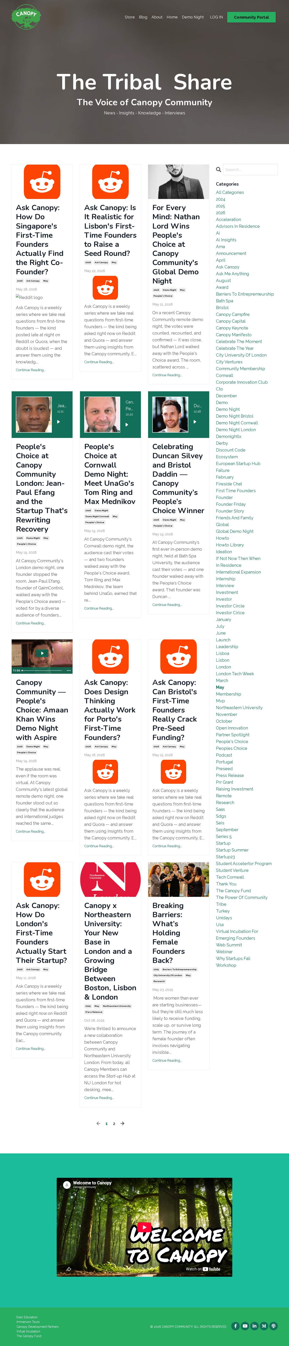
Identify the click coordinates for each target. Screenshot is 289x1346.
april (221, 260)
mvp (220, 700)
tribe (221, 904)
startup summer (232, 850)
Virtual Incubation (28, 1331)
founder (224, 497)
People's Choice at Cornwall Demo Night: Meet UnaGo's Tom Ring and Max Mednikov (109, 474)
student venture (232, 870)
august (223, 280)
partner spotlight (232, 734)
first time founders (236, 490)
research (159, 981)
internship (225, 578)
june (221, 633)
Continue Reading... (30, 370)
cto (219, 389)
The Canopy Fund (29, 1336)
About (156, 17)
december (226, 395)
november (226, 714)
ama (220, 246)
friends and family (234, 517)
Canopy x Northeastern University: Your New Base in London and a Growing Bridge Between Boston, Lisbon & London (110, 951)
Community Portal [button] (251, 17)
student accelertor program (244, 863)
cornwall (224, 375)
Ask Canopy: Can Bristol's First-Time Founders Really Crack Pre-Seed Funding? (174, 710)
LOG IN (216, 17)
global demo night (234, 531)
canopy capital (231, 321)
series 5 (224, 836)
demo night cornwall (97, 516)
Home (172, 17)
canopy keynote (232, 328)
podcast (224, 755)
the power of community (242, 897)
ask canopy (33, 281)
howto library (230, 544)
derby (222, 443)
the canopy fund (233, 890)
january (223, 619)
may (45, 281)
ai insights (226, 239)
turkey (223, 911)
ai (218, 233)
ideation (224, 551)
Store (130, 17)
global (222, 524)
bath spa (224, 300)
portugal (224, 761)
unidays (224, 917)
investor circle (230, 605)
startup (223, 843)
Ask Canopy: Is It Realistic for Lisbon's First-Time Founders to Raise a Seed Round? (110, 230)
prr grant (224, 782)
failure (223, 470)
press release (93, 1012)
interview (225, 585)
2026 (20, 281)
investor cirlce (230, 612)
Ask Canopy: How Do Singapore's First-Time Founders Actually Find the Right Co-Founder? (39, 239)
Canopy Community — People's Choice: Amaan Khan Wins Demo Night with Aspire (42, 710)
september (227, 829)
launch (223, 639)
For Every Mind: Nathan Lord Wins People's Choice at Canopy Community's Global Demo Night (176, 244)
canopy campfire (233, 314)
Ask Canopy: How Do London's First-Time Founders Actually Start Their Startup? (41, 933)
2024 (220, 199)
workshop (226, 965)
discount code (230, 450)
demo (222, 402)
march (222, 680)
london (223, 667)
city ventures (229, 361)
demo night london (236, 429)
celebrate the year (235, 348)
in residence (228, 565)
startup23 (225, 856)
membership (228, 694)
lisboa (222, 653)
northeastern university (117, 1006)
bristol (222, 307)
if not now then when (238, 558)
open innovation (232, 728)
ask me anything (232, 273)
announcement (231, 253)
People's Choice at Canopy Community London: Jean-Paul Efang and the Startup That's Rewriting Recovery (42, 488)
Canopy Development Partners (38, 1326)
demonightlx (228, 436)
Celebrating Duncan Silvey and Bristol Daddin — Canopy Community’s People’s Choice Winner (178, 478)
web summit (229, 944)
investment (227, 592)
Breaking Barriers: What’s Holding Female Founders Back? (168, 933)
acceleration (228, 219)
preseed (224, 768)
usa (220, 924)
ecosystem (227, 456)
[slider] (42, 670)
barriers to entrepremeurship (180, 969)
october (224, 721)
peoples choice (231, 748)
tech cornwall (230, 877)
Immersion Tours (28, 1322)
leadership (227, 646)
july (220, 626)
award (222, 287)
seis (220, 822)
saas (220, 809)
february (225, 477)
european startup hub (238, 463)
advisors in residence (238, 226)
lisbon (222, 660)
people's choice (163, 296)
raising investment (234, 789)
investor (224, 599)
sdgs (221, 816)
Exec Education (27, 1317)
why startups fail (233, 958)
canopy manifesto (234, 334)
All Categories (230, 192)
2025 (88, 1006)
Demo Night (193, 17)
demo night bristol (234, 416)
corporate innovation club (242, 382)
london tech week (235, 673)
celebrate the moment (239, 341)
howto (222, 538)
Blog (143, 17)
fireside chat (229, 483)
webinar (224, 951)
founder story (230, 511)
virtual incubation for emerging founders (237, 935)
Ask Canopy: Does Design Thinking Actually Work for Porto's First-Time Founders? (110, 710)
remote (224, 795)
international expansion (238, 572)
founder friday (231, 504)
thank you (226, 883)
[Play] (58, 421)
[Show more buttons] (69, 670)
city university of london (168, 975)
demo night (169, 290)
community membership (240, 368)
